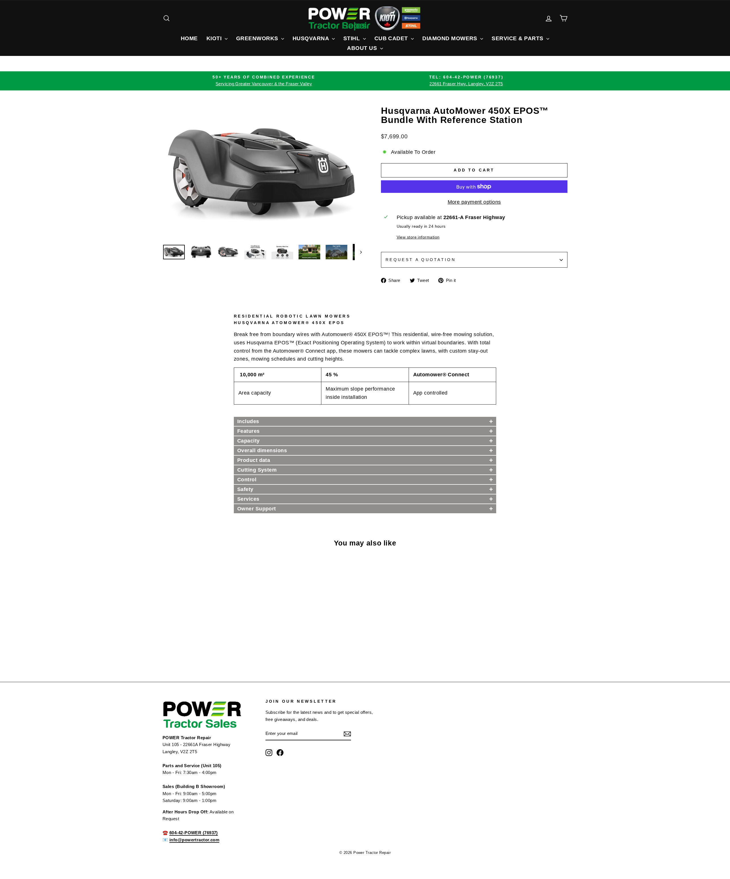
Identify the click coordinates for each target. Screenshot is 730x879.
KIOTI (214, 38)
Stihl (352, 38)
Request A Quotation (421, 259)
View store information (418, 237)
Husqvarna (311, 38)
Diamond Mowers (450, 38)
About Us (362, 48)
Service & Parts (518, 38)
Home (189, 38)
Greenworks (258, 38)
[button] (365, 421)
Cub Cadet (392, 38)
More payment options (474, 202)
